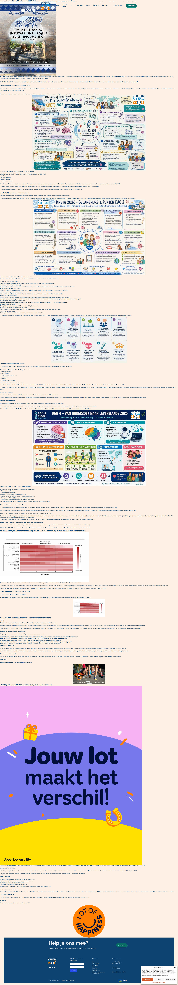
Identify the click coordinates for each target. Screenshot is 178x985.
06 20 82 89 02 (116, 963)
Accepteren (147, 979)
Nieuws (94, 967)
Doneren (132, 5)
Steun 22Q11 (57, 980)
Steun (88, 5)
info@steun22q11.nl (117, 962)
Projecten (96, 5)
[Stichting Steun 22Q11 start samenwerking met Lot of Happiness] (71, 686)
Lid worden (119, 5)
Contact (105, 5)
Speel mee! (3, 900)
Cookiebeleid (155, 982)
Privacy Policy (96, 970)
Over (57, 5)
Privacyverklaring (161, 982)
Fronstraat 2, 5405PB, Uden (116, 968)
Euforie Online (71, 980)
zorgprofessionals (158, 516)
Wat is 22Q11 (65, 5)
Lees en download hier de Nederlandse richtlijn (13, 594)
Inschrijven (73, 970)
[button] (175, 967)
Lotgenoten (79, 5)
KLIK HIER (67, 525)
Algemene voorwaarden (98, 972)
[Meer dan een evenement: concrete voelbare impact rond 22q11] (2, 619)
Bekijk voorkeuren (170, 979)
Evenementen (95, 965)
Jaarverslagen (95, 973)
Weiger (159, 979)
